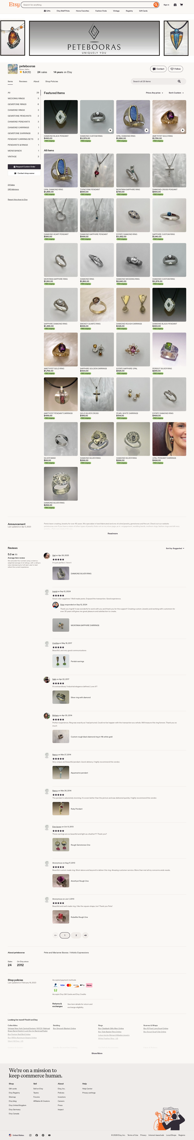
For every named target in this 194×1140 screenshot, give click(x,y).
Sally (54, 679)
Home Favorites (82, 11)
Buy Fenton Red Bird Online (19, 1034)
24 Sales (11, 185)
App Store (18, 1122)
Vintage (116, 11)
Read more (113, 533)
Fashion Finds (101, 11)
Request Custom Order (25, 167)
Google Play (38, 1122)
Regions (181, 1135)
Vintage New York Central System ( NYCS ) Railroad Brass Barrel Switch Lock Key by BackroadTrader (29, 1029)
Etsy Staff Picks (63, 11)
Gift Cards (143, 11)
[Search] (156, 5)
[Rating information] (20, 72)
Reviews (23, 81)
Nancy (55, 755)
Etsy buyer (56, 827)
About (36, 81)
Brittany (55, 715)
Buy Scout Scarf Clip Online (154, 1032)
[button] (158, 69)
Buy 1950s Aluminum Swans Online (22, 1038)
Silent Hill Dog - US (15, 1041)
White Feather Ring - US (108, 1038)
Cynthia (55, 643)
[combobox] (87, 5)
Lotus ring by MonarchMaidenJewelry (114, 1035)
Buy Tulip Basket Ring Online (109, 1032)
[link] (55, 935)
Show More (97, 1053)
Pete (62, 605)
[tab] (24, 93)
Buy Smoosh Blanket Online (64, 1028)
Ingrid (54, 591)
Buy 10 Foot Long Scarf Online (155, 1028)
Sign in (166, 5)
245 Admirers (13, 189)
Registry (129, 11)
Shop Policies (51, 81)
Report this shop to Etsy (18, 199)
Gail (53, 555)
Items (10, 81)
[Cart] (181, 5)
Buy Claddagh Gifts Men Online (111, 1028)
